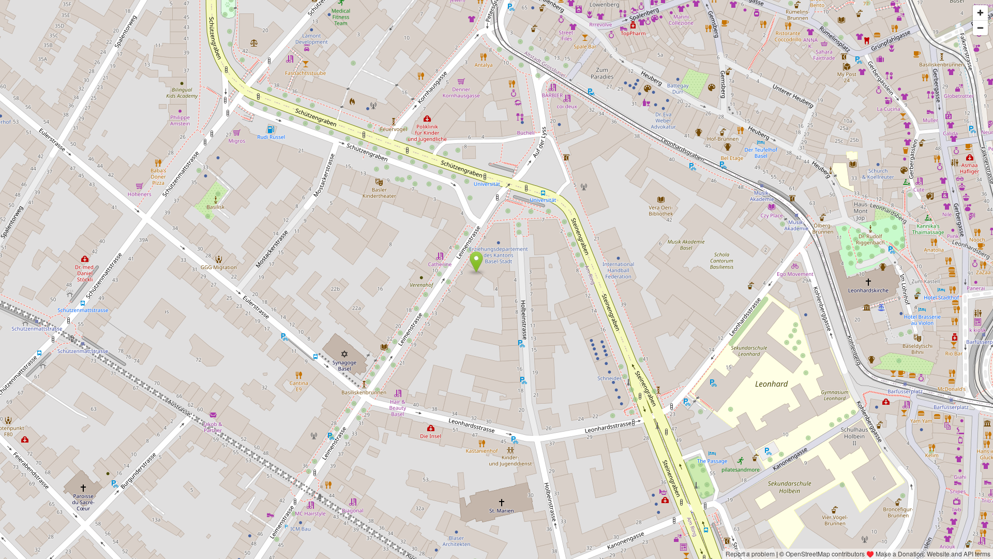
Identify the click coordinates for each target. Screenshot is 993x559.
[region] (496, 279)
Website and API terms (958, 553)
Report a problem (750, 553)
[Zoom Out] (980, 27)
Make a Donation (900, 553)
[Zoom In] (980, 12)
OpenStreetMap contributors (825, 553)
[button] (476, 262)
